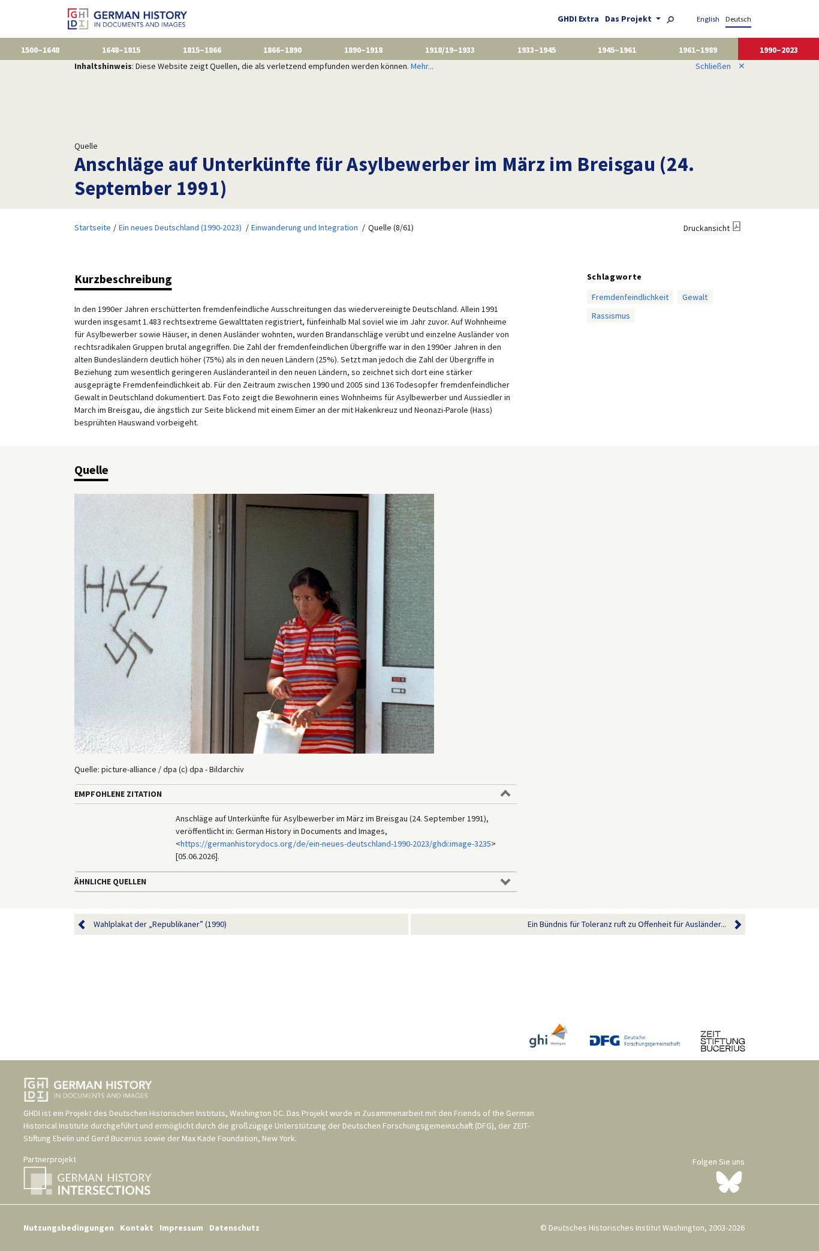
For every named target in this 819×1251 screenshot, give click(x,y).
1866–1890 (282, 49)
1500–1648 (40, 49)
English (708, 18)
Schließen (720, 66)
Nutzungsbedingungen (68, 1227)
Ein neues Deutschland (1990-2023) (180, 227)
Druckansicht (706, 228)
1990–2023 (779, 49)
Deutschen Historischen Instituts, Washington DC (196, 1113)
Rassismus (611, 315)
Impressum (181, 1227)
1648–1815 (121, 49)
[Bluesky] (729, 1181)
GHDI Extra (578, 18)
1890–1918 (363, 49)
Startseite (92, 227)
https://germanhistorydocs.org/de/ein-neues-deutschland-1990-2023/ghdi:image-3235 (335, 843)
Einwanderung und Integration (304, 227)
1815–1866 (202, 49)
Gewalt (694, 297)
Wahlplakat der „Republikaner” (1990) (160, 924)
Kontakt (136, 1227)
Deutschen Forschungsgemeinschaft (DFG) (418, 1125)
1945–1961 (617, 49)
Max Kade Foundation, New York (238, 1138)
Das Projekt (629, 18)
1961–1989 (698, 49)
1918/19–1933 (450, 49)
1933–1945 (536, 49)
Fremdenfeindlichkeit (630, 297)
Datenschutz (234, 1227)
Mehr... (422, 66)
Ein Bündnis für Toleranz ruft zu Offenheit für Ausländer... (627, 924)
